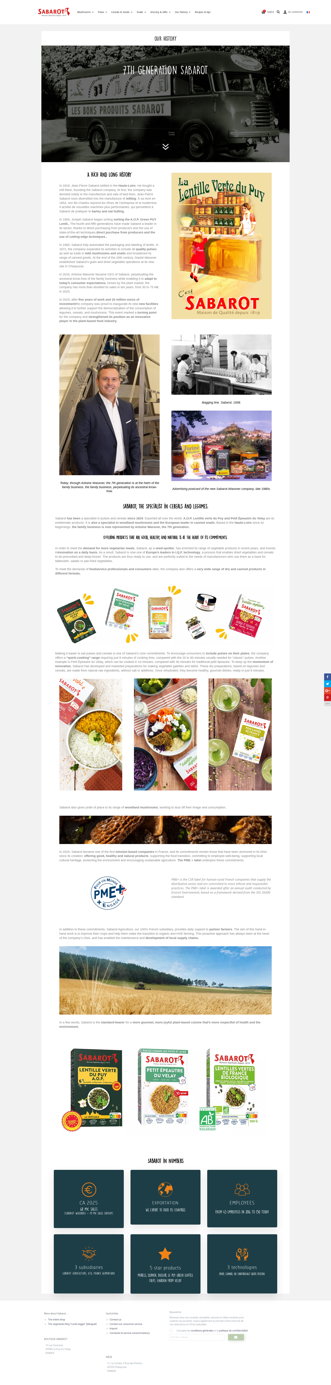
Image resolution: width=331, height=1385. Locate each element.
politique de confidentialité (233, 1330)
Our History (181, 12)
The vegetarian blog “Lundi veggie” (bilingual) (72, 1324)
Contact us (115, 1319)
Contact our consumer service (126, 1324)
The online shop (56, 1319)
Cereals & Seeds (120, 12)
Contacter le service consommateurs (130, 1333)
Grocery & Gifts (159, 12)
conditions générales (202, 1330)
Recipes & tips (203, 12)
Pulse (101, 12)
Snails (140, 12)
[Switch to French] (308, 12)
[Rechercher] (278, 12)
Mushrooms (84, 12)
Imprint (113, 1328)
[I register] (236, 1337)
